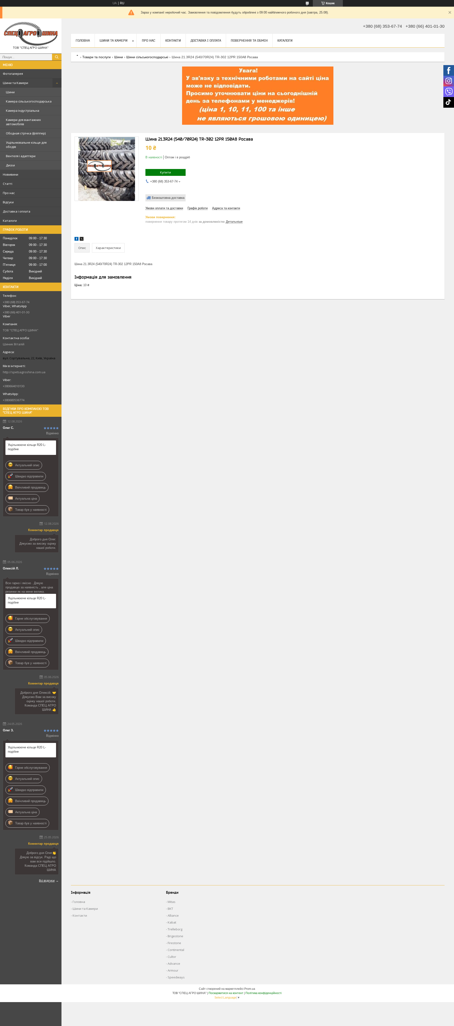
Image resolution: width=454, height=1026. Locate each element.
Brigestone (175, 936)
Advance (174, 963)
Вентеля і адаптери (20, 156)
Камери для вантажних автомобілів (23, 122)
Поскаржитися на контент (226, 993)
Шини (10, 92)
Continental (176, 950)
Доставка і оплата (16, 211)
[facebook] (76, 239)
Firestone (174, 943)
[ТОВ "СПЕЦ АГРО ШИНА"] (31, 34)
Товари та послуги (96, 57)
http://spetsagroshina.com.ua (24, 372)
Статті (7, 184)
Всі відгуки (47, 880)
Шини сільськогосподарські (147, 57)
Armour (173, 970)
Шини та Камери (15, 83)
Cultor (172, 957)
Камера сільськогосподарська (29, 101)
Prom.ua (249, 988)
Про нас (9, 193)
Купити (165, 172)
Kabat (172, 922)
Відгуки (8, 202)
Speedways (176, 977)
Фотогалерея (13, 73)
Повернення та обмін (249, 40)
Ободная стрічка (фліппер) (26, 133)
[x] (81, 239)
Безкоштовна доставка (168, 198)
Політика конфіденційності (263, 993)
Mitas (171, 902)
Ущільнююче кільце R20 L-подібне (27, 447)
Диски (10, 165)
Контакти (173, 40)
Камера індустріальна (22, 110)
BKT (170, 908)
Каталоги (10, 220)
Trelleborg (175, 929)
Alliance (173, 915)
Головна (83, 40)
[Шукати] (56, 57)
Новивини (10, 174)
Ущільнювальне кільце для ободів (26, 144)
